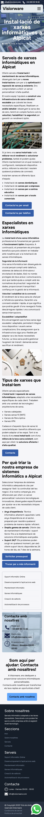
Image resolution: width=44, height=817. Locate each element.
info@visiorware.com (13, 2)
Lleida (13, 44)
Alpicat (20, 44)
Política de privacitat (13, 813)
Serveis (8, 742)
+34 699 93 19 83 (33, 2)
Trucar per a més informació (20, 564)
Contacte (8, 746)
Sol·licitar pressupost (16, 556)
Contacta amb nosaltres (22, 696)
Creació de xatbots (13, 599)
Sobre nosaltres (11, 738)
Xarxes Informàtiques (13, 593)
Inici (6, 44)
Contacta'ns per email (17, 205)
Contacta (10, 452)
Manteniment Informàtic (14, 588)
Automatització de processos (17, 604)
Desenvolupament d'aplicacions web (20, 582)
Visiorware (13, 8)
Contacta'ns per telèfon (18, 213)
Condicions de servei (13, 810)
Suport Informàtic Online (15, 577)
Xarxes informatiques (34, 44)
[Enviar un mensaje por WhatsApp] (36, 809)
